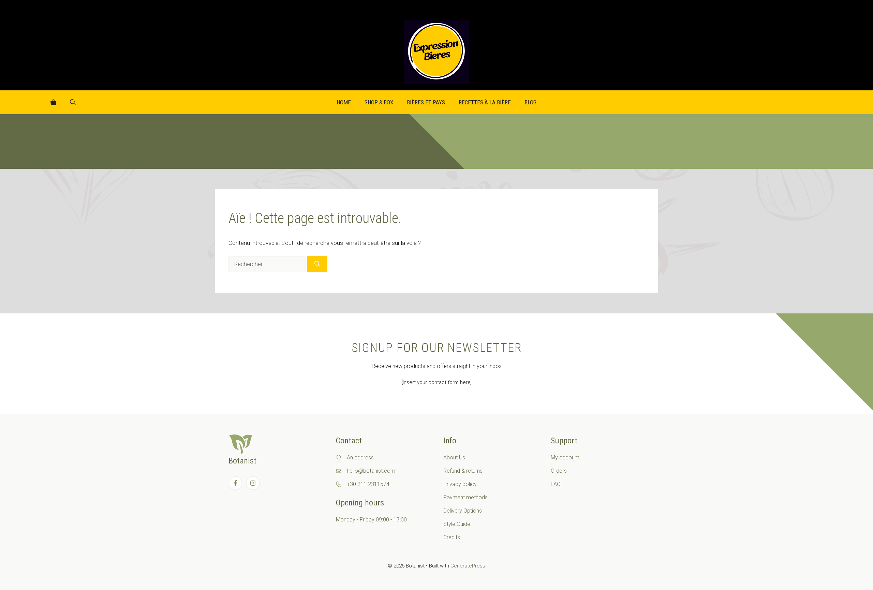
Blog (530, 102)
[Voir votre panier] (53, 102)
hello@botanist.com (371, 471)
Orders (559, 471)
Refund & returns (463, 471)
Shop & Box (379, 102)
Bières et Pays (426, 102)
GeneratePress (467, 566)
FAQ (556, 484)
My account (565, 457)
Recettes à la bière (485, 102)
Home (344, 102)
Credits (451, 537)
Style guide (456, 524)
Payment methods (465, 497)
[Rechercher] (317, 264)
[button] (73, 102)
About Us (454, 457)
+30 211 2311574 (368, 484)
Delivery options (462, 510)
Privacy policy (460, 484)
